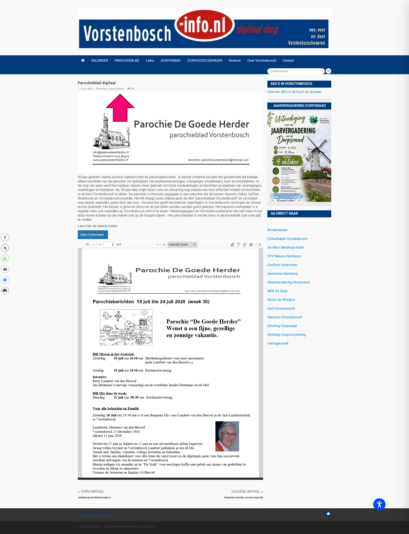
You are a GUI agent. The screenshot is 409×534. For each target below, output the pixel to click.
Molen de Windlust (281, 300)
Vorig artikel (92, 492)
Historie (235, 60)
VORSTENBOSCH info (94, 512)
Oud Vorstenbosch (281, 308)
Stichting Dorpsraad (282, 326)
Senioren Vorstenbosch (284, 317)
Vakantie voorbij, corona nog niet (243, 497)
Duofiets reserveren (282, 265)
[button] (4, 299)
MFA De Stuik (277, 291)
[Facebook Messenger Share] (5, 280)
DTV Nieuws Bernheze (284, 256)
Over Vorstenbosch (261, 60)
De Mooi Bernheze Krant (285, 247)
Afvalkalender (277, 230)
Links (150, 60)
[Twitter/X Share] (5, 248)
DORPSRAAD (171, 60)
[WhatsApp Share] (5, 258)
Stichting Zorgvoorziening (286, 335)
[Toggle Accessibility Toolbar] (379, 504)
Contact (288, 60)
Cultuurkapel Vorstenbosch (287, 239)
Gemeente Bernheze (282, 274)
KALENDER (99, 60)
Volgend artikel (245, 492)
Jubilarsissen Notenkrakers (94, 497)
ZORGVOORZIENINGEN (204, 60)
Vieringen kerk (278, 343)
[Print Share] (5, 290)
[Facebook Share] (5, 237)
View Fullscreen (92, 235)
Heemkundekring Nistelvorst (288, 282)
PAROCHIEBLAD (127, 60)
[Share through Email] (5, 269)
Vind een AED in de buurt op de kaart (294, 92)
